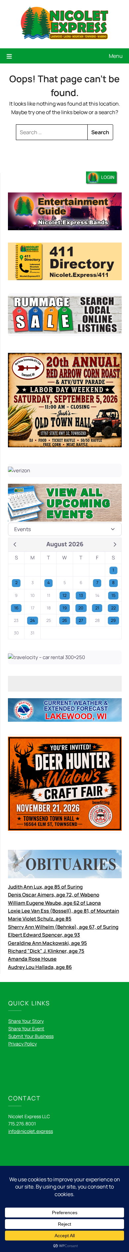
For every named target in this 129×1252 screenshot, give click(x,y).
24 (32, 620)
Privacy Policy (22, 1044)
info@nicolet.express (30, 1131)
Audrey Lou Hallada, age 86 (40, 967)
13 (81, 595)
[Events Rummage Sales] (65, 529)
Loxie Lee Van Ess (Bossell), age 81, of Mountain (63, 910)
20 (80, 608)
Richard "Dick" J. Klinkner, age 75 (46, 950)
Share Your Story (26, 1021)
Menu (116, 56)
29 (113, 620)
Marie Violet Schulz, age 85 (39, 918)
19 (65, 608)
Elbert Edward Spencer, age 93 (44, 934)
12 (64, 595)
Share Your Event (26, 1028)
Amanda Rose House (32, 958)
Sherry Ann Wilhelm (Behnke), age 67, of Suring (63, 926)
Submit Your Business (31, 1036)
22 (113, 608)
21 (97, 608)
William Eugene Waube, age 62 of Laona (54, 902)
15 (113, 595)
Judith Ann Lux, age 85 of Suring (45, 886)
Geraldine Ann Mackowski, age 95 (47, 943)
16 (16, 608)
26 (64, 620)
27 (81, 620)
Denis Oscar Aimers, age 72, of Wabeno (53, 894)
